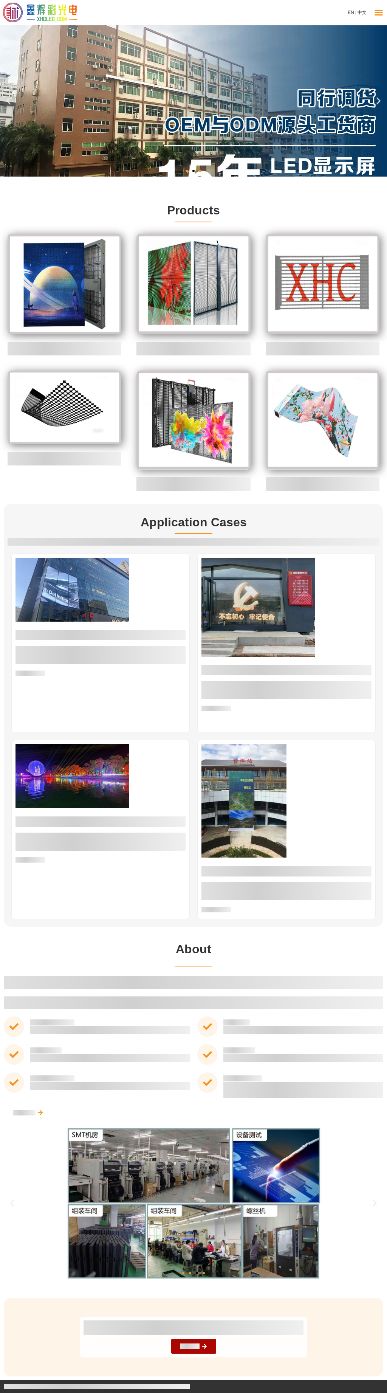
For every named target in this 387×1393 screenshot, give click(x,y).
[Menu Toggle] (378, 12)
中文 (362, 12)
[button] (8, 101)
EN (351, 12)
